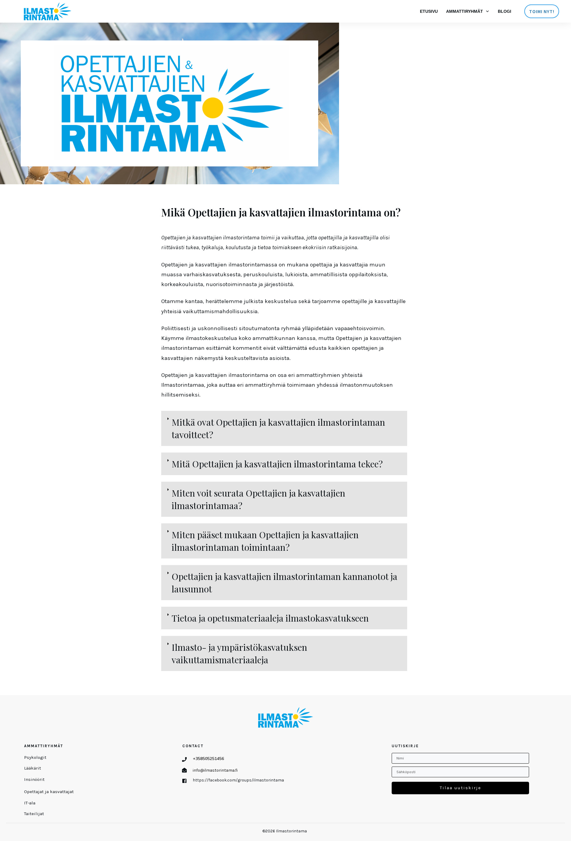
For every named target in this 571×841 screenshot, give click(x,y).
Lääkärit (32, 768)
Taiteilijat (34, 813)
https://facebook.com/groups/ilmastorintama (238, 780)
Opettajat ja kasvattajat (49, 791)
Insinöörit (34, 779)
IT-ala (29, 803)
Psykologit (35, 757)
